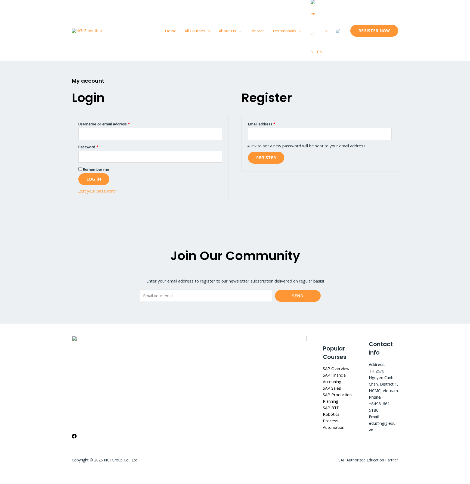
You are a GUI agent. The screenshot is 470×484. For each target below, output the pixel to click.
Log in (93, 179)
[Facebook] (74, 436)
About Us (227, 30)
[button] (208, 30)
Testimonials (284, 30)
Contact (256, 30)
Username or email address (111, 123)
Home (171, 30)
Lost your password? (97, 191)
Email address (269, 123)
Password (95, 146)
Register (266, 157)
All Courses (195, 30)
